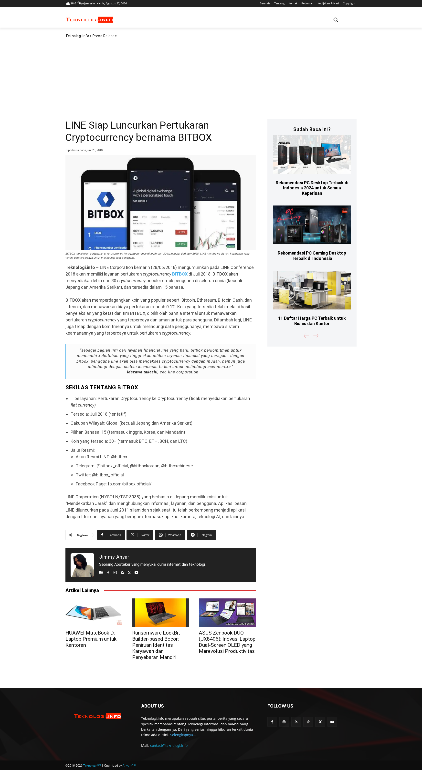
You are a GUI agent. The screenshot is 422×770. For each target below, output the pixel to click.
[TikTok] (308, 722)
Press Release (105, 36)
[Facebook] (108, 571)
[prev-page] (306, 335)
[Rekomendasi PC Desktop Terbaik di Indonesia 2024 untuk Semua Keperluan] (312, 154)
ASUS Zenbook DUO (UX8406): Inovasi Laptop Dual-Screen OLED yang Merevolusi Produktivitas (227, 642)
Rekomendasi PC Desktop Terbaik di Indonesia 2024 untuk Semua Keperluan (312, 188)
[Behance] (101, 571)
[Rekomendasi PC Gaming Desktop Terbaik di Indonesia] (312, 224)
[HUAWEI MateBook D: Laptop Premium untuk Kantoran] (93, 612)
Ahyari (129, 765)
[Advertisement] (211, 78)
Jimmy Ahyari (115, 556)
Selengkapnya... (183, 734)
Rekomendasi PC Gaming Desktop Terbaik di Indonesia (312, 255)
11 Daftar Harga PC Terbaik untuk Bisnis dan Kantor (312, 321)
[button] (335, 19)
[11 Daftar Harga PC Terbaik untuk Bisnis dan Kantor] (312, 290)
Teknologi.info (77, 36)
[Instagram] (115, 571)
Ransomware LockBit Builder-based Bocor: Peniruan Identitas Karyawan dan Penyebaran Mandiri (156, 645)
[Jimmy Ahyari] (82, 565)
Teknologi (92, 765)
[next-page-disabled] (315, 335)
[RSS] (122, 571)
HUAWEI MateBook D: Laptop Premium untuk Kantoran (90, 639)
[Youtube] (136, 571)
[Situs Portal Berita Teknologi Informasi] (89, 19)
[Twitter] (129, 571)
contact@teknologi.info (169, 745)
